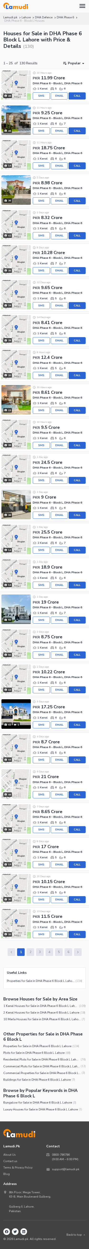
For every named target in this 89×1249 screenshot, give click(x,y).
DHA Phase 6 (65, 17)
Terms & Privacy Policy (18, 1167)
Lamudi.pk (10, 17)
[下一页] (78, 952)
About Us (9, 1155)
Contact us (10, 1161)
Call (77, 96)
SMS (41, 96)
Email (59, 96)
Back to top (74, 1235)
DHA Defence (43, 17)
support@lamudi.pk (65, 1169)
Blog (6, 1174)
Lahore (26, 17)
